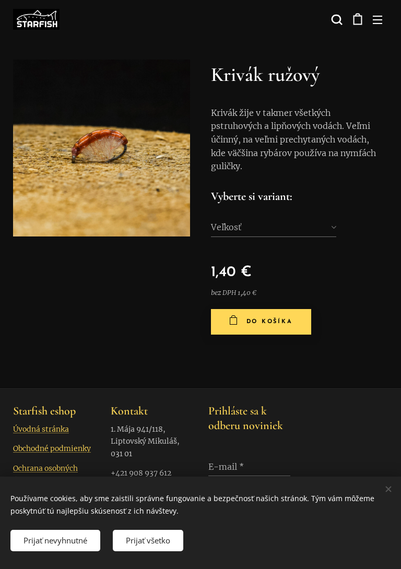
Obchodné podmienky (52, 448)
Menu (377, 19)
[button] (335, 19)
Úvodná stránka (41, 429)
